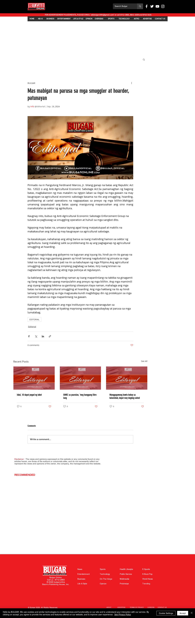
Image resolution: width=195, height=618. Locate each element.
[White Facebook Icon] (146, 6)
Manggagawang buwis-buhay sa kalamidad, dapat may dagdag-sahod (124, 396)
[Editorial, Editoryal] (34, 378)
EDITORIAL (34, 319)
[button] (143, 59)
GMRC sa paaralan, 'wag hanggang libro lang (80, 396)
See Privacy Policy (122, 614)
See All (144, 361)
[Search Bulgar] (140, 6)
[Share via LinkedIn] (43, 336)
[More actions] (131, 83)
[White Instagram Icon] (163, 6)
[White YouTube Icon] (157, 6)
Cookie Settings (166, 613)
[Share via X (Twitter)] (36, 336)
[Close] (191, 613)
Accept (183, 613)
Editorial (32, 326)
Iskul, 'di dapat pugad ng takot (29, 394)
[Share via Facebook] (29, 336)
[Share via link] (50, 336)
